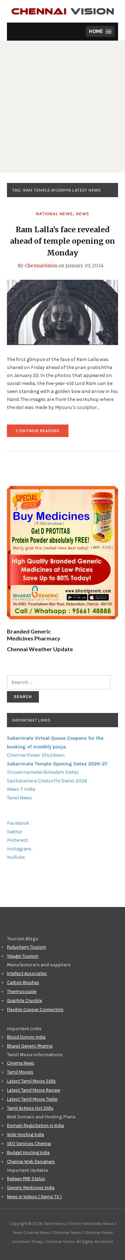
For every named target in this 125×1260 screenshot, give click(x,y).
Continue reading (42, 432)
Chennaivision (41, 266)
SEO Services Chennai (29, 1143)
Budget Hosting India (28, 1152)
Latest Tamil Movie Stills (31, 1081)
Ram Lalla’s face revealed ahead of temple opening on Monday (62, 241)
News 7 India (21, 789)
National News (54, 213)
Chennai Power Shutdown (36, 755)
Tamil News (19, 798)
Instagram (19, 849)
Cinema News (20, 1063)
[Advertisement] (62, 106)
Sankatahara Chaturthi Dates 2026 (47, 781)
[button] (100, 31)
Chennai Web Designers (31, 1161)
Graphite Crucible (24, 1000)
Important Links (31, 720)
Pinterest (17, 840)
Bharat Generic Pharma (29, 1046)
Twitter (15, 832)
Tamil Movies (20, 1072)
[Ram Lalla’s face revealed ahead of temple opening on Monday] (62, 312)
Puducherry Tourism (26, 947)
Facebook (18, 823)
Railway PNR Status (26, 1178)
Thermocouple (21, 991)
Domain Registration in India (35, 1125)
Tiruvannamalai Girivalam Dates (43, 772)
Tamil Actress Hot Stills (30, 1108)
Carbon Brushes (23, 982)
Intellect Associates (27, 973)
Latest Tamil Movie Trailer (32, 1099)
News (82, 213)
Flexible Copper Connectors (35, 1009)
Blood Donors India (26, 1037)
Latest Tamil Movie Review (33, 1090)
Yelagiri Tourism (23, 956)
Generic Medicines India (31, 1187)
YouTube (16, 857)
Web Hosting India (25, 1134)
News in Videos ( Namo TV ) (34, 1196)
